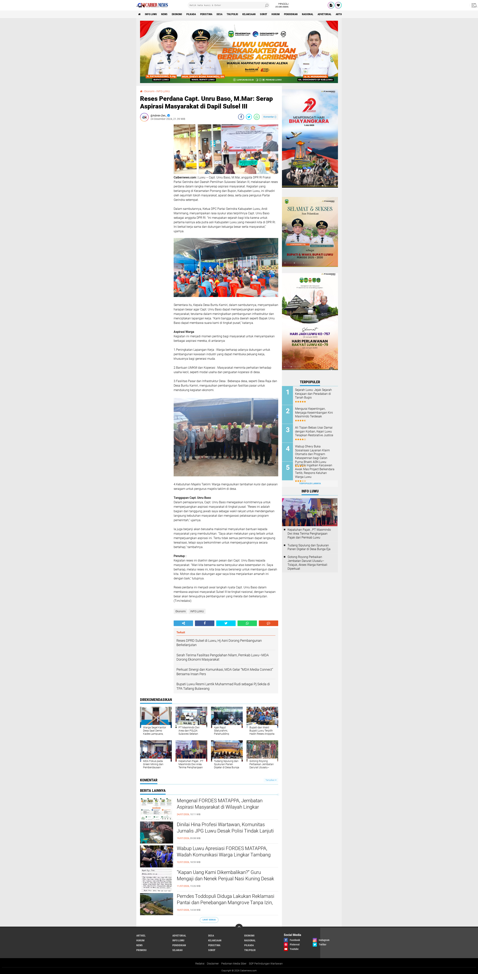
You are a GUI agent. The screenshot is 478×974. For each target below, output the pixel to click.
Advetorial (324, 14)
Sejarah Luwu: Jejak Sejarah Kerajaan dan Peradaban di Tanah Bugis (313, 393)
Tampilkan (270, 780)
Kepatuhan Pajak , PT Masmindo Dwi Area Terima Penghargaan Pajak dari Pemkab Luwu (309, 533)
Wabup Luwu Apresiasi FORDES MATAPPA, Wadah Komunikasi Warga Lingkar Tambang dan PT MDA (224, 855)
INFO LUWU (151, 14)
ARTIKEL (340, 14)
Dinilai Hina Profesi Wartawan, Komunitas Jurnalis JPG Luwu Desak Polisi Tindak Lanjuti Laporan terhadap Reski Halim (225, 831)
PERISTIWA (206, 14)
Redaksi (199, 963)
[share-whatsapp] (257, 117)
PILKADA (191, 14)
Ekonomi (177, 14)
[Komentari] (268, 623)
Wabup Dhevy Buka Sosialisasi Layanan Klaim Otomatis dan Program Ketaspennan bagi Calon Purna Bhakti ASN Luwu (312, 454)
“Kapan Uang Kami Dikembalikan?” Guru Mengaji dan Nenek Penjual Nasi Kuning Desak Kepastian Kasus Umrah (225, 878)
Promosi (141, 950)
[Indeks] (331, 5)
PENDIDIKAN (291, 14)
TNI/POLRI (232, 14)
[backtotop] (239, 927)
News (164, 14)
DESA (219, 14)
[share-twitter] (249, 117)
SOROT (263, 14)
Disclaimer (213, 963)
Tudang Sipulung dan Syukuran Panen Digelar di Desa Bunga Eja (309, 547)
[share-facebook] (241, 117)
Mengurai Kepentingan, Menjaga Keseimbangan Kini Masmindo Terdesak (314, 412)
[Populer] (338, 5)
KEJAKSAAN (249, 14)
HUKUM (275, 14)
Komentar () (269, 116)
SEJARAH (177, 950)
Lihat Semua (209, 920)
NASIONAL (307, 14)
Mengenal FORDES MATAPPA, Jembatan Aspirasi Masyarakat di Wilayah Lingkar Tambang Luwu (220, 807)
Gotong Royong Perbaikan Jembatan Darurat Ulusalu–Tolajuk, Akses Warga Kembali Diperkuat (307, 562)
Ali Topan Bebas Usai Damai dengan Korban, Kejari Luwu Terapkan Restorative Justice (314, 431)
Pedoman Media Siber (233, 963)
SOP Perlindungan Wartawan (266, 963)
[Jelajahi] (473, 5)
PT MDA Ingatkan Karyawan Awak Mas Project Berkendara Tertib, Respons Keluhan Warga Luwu (314, 471)
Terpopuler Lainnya (310, 483)
